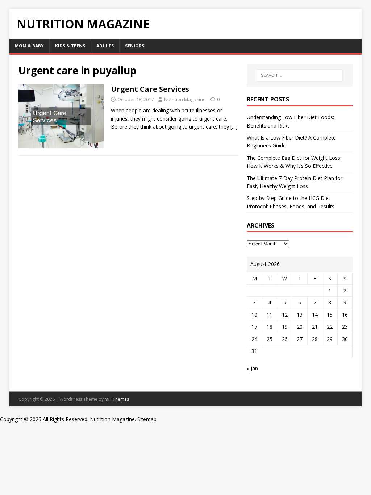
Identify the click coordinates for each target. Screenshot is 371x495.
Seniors (134, 46)
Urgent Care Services (150, 89)
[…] (234, 126)
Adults (105, 46)
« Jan (252, 368)
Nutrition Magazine (185, 99)
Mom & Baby (29, 46)
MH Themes (117, 399)
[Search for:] (299, 75)
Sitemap (147, 419)
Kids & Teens (70, 46)
